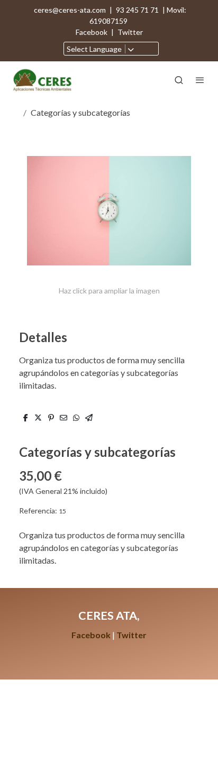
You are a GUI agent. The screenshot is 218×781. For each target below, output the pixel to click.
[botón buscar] (178, 80)
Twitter (130, 31)
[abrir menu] (200, 80)
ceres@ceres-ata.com (70, 9)
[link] (42, 80)
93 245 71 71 (137, 9)
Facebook (92, 31)
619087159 (109, 20)
